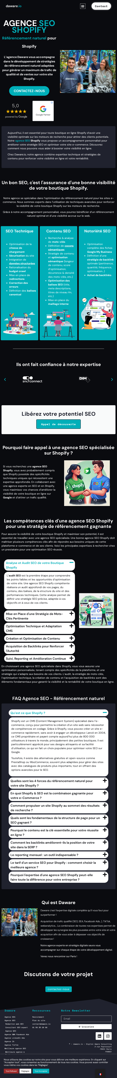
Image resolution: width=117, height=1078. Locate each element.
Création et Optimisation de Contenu (33, 638)
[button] (82, 6)
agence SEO (22, 140)
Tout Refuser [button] (11, 1071)
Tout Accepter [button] (41, 1071)
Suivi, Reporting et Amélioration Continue (36, 659)
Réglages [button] (25, 1071)
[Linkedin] (99, 1036)
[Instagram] (108, 1036)
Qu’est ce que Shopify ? (28, 713)
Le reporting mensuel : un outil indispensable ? (44, 855)
